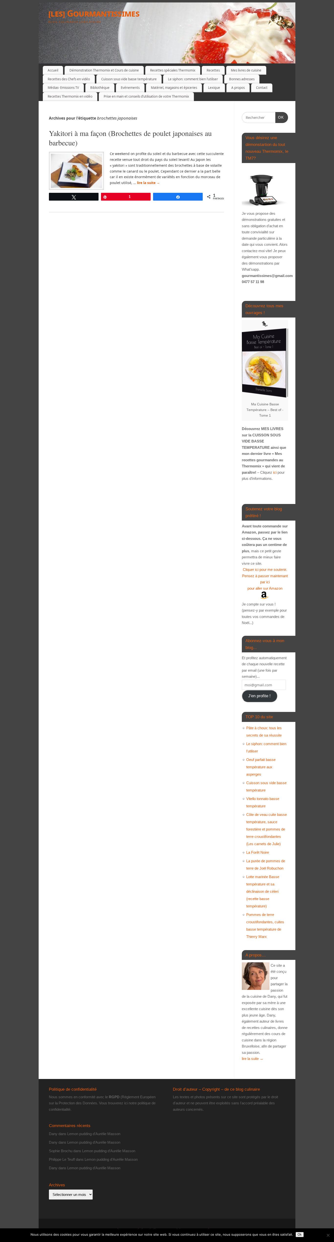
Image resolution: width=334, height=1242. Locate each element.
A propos (238, 87)
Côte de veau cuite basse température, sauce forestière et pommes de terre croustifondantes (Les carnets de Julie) (266, 829)
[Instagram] (288, 10)
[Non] (327, 1235)
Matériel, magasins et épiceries (174, 87)
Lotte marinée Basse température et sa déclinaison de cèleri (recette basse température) (262, 891)
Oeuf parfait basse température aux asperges (261, 767)
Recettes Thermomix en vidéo (70, 96)
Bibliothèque (100, 87)
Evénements (130, 87)
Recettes (213, 70)
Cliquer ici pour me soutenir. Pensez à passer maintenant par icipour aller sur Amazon (265, 578)
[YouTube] (279, 10)
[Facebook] (262, 10)
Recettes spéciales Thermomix (172, 70)
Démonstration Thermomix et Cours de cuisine (104, 70)
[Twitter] (271, 10)
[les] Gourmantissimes (93, 13)
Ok (300, 1234)
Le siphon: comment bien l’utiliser (193, 79)
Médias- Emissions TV (63, 87)
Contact (261, 87)
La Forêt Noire (257, 852)
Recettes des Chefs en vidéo (69, 79)
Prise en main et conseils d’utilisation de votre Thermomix (146, 96)
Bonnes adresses (242, 79)
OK (279, 117)
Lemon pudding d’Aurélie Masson (93, 1134)
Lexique (214, 87)
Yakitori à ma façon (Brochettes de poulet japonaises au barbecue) (130, 137)
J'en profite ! (259, 696)
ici (274, 472)
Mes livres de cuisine (246, 70)
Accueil (53, 70)
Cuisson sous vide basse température (129, 79)
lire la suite (148, 182)
